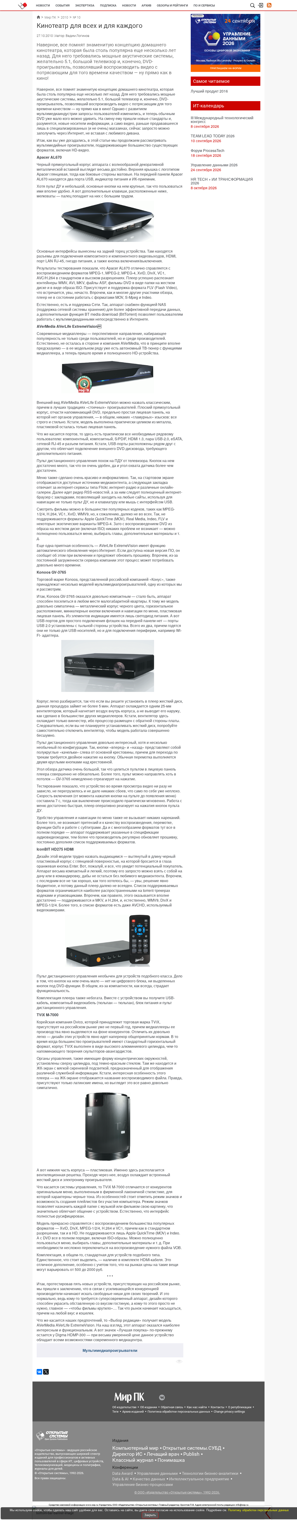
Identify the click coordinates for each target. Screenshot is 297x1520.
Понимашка (171, 1460)
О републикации (240, 1407)
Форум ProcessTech (207, 150)
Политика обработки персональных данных (179, 1411)
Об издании (148, 1407)
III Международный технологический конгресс (222, 119)
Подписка (108, 5)
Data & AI (120, 1479)
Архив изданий (133, 1411)
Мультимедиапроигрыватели (110, 1350)
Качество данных (149, 1479)
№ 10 (77, 17)
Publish (191, 1454)
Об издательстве (124, 1407)
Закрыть (150, 1515)
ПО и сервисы (204, 5)
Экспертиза (84, 5)
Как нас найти (197, 1407)
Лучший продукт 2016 (209, 91)
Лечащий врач (163, 1454)
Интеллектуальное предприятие (199, 1479)
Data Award (122, 1473)
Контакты (217, 1407)
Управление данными (157, 1473)
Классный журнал (132, 1460)
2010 (64, 17)
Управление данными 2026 (214, 164)
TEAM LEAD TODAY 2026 (213, 135)
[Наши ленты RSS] (269, 6)
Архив (146, 5)
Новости (43, 5)
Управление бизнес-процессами (142, 1484)
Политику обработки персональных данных (258, 1510)
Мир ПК (50, 17)
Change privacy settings (229, 1411)
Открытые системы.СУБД (192, 1448)
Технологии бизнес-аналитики (210, 1473)
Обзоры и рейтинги (172, 5)
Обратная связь (172, 1407)
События (62, 5)
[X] (46, 1372)
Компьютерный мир (135, 1448)
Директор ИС (127, 1454)
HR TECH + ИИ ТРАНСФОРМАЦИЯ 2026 (222, 181)
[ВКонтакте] (39, 1372)
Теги (115, 1411)
